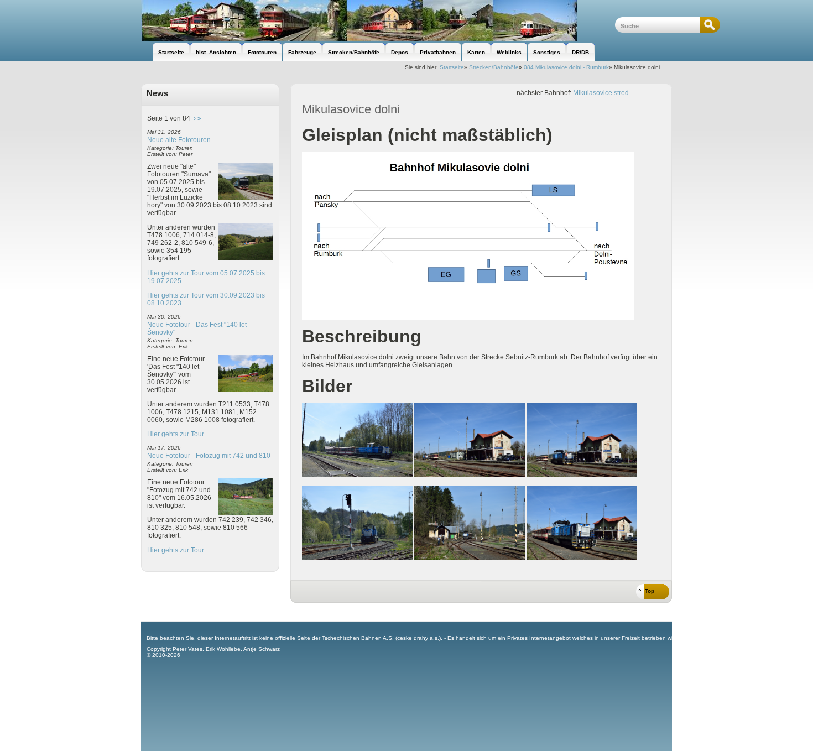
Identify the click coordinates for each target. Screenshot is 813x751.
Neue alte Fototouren (179, 140)
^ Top (646, 591)
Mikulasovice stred (601, 93)
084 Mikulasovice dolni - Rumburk (566, 67)
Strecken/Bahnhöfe (494, 67)
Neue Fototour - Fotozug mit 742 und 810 (208, 456)
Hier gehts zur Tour (175, 434)
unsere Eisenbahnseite (378, 20)
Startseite (452, 67)
